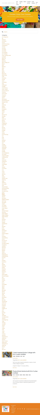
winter (3, 346)
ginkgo (3, 144)
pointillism (4, 230)
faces (3, 112)
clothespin (4, 85)
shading (4, 268)
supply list (4, 308)
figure (3, 120)
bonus (3, 72)
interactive (4, 161)
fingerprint (4, 123)
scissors (3, 260)
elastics (3, 107)
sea (3, 263)
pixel (3, 227)
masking (4, 179)
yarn (3, 348)
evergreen (4, 109)
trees (3, 331)
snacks (3, 280)
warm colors (5, 341)
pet (2, 225)
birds (3, 71)
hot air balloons (5, 153)
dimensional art (5, 100)
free (3, 137)
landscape (4, 164)
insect (3, 158)
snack (3, 278)
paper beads (5, 213)
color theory (5, 89)
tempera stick (5, 317)
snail (3, 281)
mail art (3, 174)
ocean (3, 203)
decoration (4, 99)
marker (3, 177)
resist (3, 252)
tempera (4, 315)
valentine (4, 338)
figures (3, 121)
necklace (4, 198)
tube (3, 332)
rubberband (5, 254)
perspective (4, 223)
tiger (3, 321)
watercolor (4, 342)
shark (3, 273)
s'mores (3, 257)
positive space (5, 233)
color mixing (4, 87)
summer (4, 304)
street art (4, 302)
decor (3, 97)
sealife (3, 264)
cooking (4, 92)
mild (3, 185)
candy (3, 79)
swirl (3, 311)
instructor (4, 160)
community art (5, 90)
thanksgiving (5, 319)
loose (3, 172)
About (25, 1)
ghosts (3, 141)
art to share (4, 54)
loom (3, 171)
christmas (4, 82)
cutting (3, 96)
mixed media (18, 356)
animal (3, 46)
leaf (3, 165)
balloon (3, 59)
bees (3, 68)
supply (3, 307)
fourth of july (5, 134)
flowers (3, 128)
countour (4, 95)
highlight (4, 148)
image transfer (5, 155)
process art (4, 240)
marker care (4, 178)
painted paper (5, 210)
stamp (3, 295)
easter (3, 106)
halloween (4, 147)
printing (4, 236)
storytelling (4, 301)
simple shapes (5, 276)
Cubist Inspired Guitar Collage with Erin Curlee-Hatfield (24, 353)
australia (4, 56)
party (3, 218)
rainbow (4, 247)
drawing (4, 104)
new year (4, 201)
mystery (3, 195)
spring (3, 293)
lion (3, 169)
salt (3, 259)
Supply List (21, 2)
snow (3, 283)
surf (3, 309)
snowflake (4, 284)
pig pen (3, 226)
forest (3, 133)
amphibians (4, 45)
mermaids (4, 184)
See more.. (15, 367)
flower (3, 127)
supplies (4, 305)
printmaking (5, 237)
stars (3, 298)
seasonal (4, 266)
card (3, 80)
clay (3, 83)
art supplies (4, 52)
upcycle (3, 335)
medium (4, 182)
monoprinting (5, 191)
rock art (4, 253)
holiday (3, 151)
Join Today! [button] (20, 19)
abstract (4, 39)
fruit (3, 138)
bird (3, 69)
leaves (3, 167)
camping (4, 78)
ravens (3, 249)
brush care (4, 75)
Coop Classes (33, 2)
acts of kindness (5, 44)
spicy (23, 356)
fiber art (4, 119)
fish (3, 126)
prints (3, 239)
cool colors (4, 93)
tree (3, 329)
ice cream (4, 154)
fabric (3, 110)
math (3, 181)
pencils (3, 220)
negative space (5, 199)
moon (3, 192)
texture (3, 318)
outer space (4, 208)
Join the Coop (17, 3)
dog (3, 103)
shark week (4, 274)
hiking (3, 150)
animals (4, 48)
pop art (3, 232)
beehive (4, 66)
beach (3, 63)
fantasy (3, 116)
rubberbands (5, 256)
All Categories (5, 37)
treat (3, 326)
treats (3, 328)
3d (2, 38)
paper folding (5, 215)
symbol (3, 312)
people (3, 222)
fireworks (4, 124)
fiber (3, 117)
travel (3, 325)
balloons (4, 61)
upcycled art (5, 336)
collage (14, 356)
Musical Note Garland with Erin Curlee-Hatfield (25, 372)
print (3, 235)
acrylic (3, 42)
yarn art (3, 349)
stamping (4, 297)
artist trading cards (6, 55)
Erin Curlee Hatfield (22, 360)
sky (3, 277)
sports (3, 291)
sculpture (4, 261)
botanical (4, 73)
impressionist (5, 157)
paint (3, 209)
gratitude (4, 145)
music (21, 356)
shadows (4, 271)
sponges (4, 290)
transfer (4, 324)
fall (3, 113)
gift (3, 143)
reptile (3, 250)
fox (3, 136)
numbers (4, 202)
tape (3, 314)
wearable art (5, 343)
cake (3, 76)
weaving (4, 345)
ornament (4, 206)
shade (3, 267)
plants (3, 229)
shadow (4, 270)
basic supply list (5, 62)
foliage (3, 130)
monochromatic (5, 188)
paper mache (5, 216)
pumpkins (4, 244)
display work (5, 102)
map (3, 175)
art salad (4, 49)
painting (4, 212)
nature (3, 196)
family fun (4, 114)
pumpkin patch (5, 243)
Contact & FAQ (29, 2)
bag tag (4, 58)
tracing (3, 322)
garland (3, 140)
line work (4, 168)
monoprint (4, 189)
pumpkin (4, 242)
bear (3, 65)
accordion (4, 41)
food (3, 131)
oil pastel (4, 205)
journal (3, 162)
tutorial (3, 334)
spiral (3, 288)
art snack (4, 51)
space (3, 285)
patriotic (4, 219)
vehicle (3, 339)
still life (3, 300)
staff (3, 294)
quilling (3, 246)
